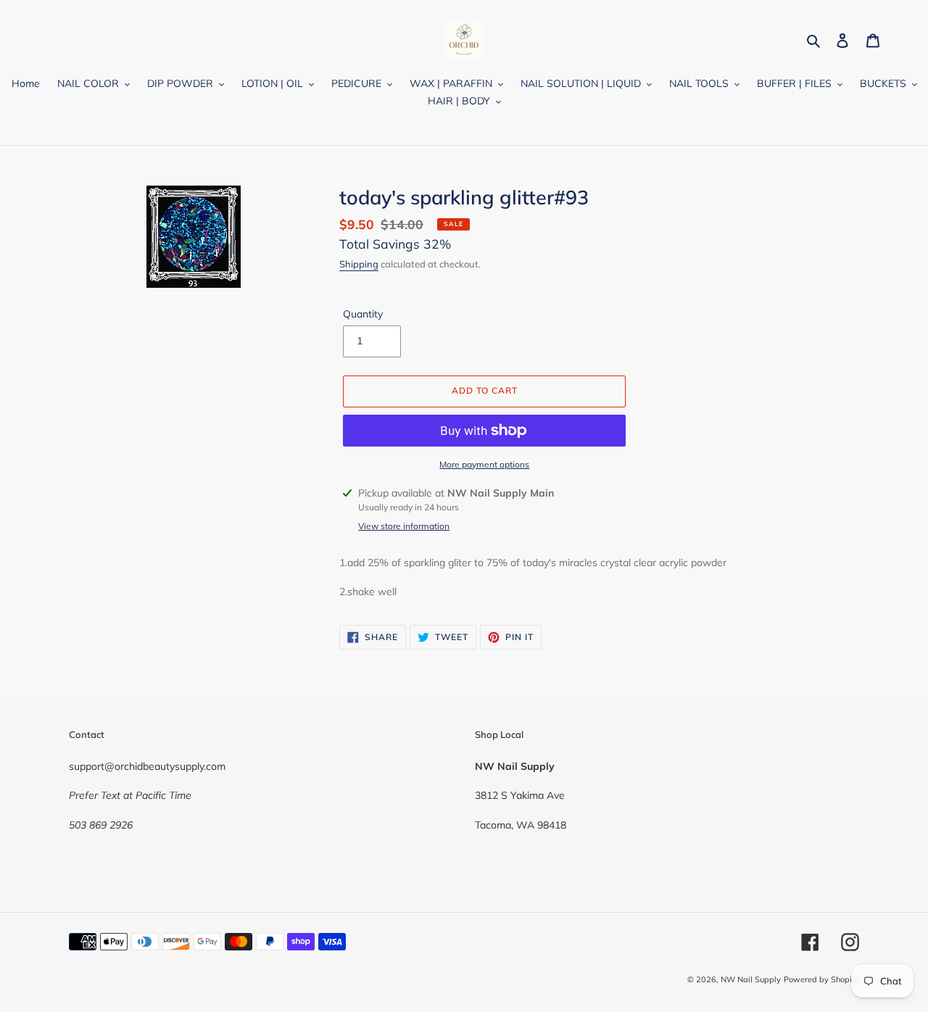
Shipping (358, 264)
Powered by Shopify (821, 979)
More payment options (484, 464)
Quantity (363, 313)
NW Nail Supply (751, 979)
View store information (404, 525)
